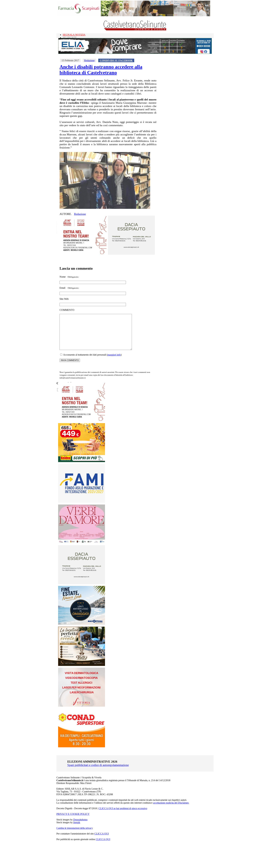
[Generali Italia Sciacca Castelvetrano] (83, 253)
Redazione (89, 60)
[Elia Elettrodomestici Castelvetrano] (135, 53)
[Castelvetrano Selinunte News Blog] (135, 29)
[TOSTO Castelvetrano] (81, 665)
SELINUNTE (70, 37)
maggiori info (114, 354)
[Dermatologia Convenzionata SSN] (81, 705)
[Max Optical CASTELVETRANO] (81, 624)
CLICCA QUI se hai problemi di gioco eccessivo (123, 808)
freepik (76, 822)
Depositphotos (80, 819)
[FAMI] (81, 502)
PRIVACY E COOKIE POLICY (73, 814)
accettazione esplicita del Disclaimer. (171, 802)
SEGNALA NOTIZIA (74, 34)
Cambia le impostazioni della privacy (74, 828)
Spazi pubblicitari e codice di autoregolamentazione (98, 765)
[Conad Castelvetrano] (81, 746)
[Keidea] (81, 461)
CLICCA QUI (101, 833)
